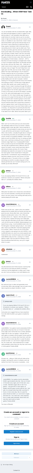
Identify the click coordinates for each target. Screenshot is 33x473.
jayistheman (10, 353)
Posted (13, 28)
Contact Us (16, 470)
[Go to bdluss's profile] (3, 187)
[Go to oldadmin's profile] (3, 250)
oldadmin (9, 249)
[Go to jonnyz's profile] (3, 171)
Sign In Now (16, 443)
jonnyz (8, 171)
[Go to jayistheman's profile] (3, 354)
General (15, 20)
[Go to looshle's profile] (3, 119)
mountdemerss (11, 204)
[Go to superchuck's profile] (3, 296)
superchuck (10, 295)
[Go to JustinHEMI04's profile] (3, 280)
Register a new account (16, 431)
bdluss (8, 186)
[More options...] (30, 27)
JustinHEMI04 (11, 279)
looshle (8, 118)
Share (17, 453)
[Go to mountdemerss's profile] (3, 205)
